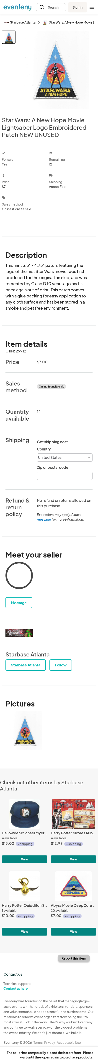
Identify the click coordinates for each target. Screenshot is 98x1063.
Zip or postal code (52, 467)
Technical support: (17, 986)
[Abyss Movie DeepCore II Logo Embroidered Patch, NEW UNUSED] (73, 903)
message (44, 519)
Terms (38, 1042)
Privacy (49, 1042)
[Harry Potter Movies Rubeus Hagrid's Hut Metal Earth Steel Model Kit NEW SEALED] (73, 831)
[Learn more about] (19, 576)
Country (44, 449)
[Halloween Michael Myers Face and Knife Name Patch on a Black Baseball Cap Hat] (24, 831)
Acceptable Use (69, 1042)
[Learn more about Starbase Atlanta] (19, 632)
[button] (51, 7)
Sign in (78, 7)
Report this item (74, 958)
